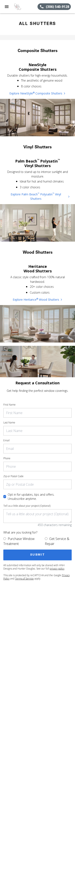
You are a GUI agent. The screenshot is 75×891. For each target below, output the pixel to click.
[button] (6, 6)
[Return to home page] (25, 6)
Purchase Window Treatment (19, 541)
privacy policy (57, 568)
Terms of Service (24, 578)
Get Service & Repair (57, 541)
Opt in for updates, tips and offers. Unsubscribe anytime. (31, 497)
